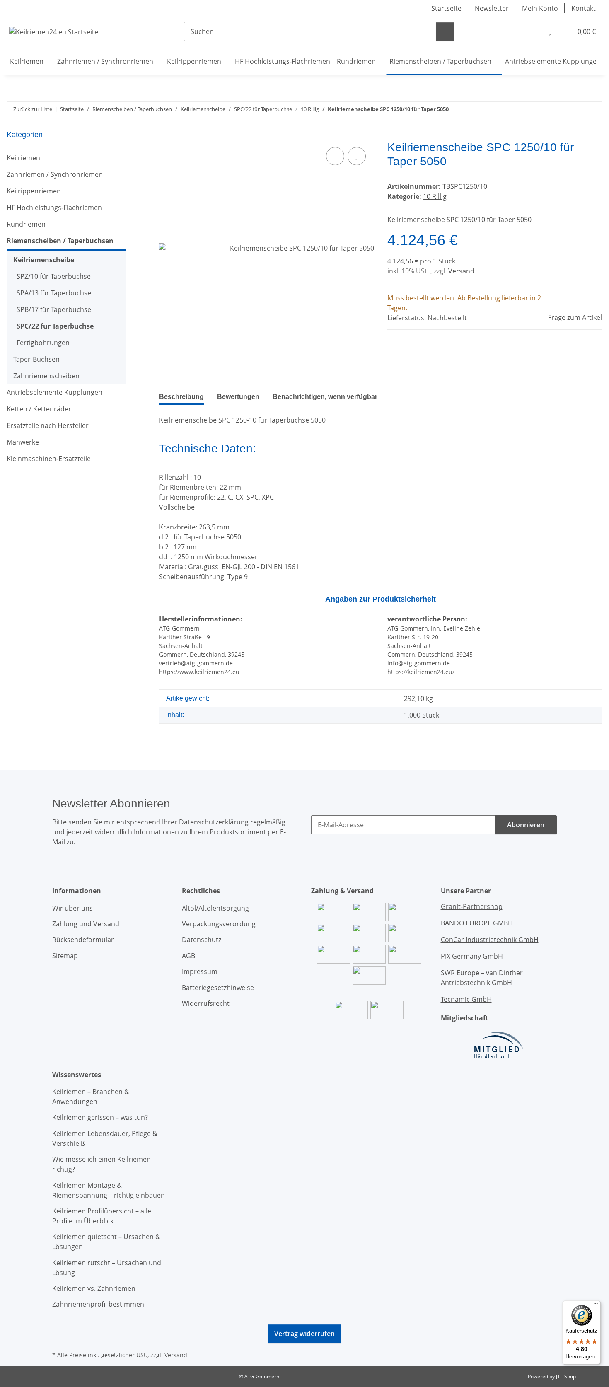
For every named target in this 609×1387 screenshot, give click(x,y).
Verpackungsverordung (219, 923)
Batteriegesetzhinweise (218, 987)
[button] (533, 31)
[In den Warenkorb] (165, 135)
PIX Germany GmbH (472, 956)
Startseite (446, 8)
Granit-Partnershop (472, 906)
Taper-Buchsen (36, 359)
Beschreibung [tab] (181, 396)
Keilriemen (23, 157)
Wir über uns (72, 908)
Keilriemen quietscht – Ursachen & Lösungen (106, 1241)
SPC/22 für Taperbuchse (55, 326)
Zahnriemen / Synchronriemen (55, 174)
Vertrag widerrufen (304, 1333)
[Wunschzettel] (550, 31)
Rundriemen (26, 224)
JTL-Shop (566, 1376)
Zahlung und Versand (85, 923)
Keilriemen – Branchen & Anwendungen (90, 1096)
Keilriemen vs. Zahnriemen (93, 1288)
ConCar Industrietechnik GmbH (490, 939)
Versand (461, 270)
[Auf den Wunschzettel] (357, 156)
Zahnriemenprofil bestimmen (98, 1304)
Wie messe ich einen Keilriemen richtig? (101, 1164)
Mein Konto (540, 8)
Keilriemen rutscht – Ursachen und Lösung (106, 1267)
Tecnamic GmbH (466, 999)
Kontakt (583, 8)
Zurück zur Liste (32, 109)
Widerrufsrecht (206, 1003)
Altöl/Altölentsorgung (215, 908)
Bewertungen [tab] (238, 396)
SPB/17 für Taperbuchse (54, 309)
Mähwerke (23, 442)
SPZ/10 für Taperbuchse (54, 276)
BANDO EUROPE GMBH (477, 923)
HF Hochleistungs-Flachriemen (54, 207)
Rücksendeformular (83, 939)
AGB (188, 955)
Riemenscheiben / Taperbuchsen (60, 240)
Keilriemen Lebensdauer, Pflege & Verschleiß (104, 1138)
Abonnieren (525, 824)
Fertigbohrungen (43, 342)
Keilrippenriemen (34, 191)
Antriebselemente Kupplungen (54, 392)
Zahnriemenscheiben (46, 375)
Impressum (200, 971)
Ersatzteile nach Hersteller (48, 425)
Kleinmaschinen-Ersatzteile (49, 458)
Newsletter (492, 8)
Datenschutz (201, 939)
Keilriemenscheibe (43, 259)
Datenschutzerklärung (214, 821)
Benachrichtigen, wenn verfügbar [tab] (325, 396)
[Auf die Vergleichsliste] (335, 156)
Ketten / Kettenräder (39, 408)
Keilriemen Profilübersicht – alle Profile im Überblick (101, 1215)
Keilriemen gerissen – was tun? (100, 1117)
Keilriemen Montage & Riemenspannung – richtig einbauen (108, 1190)
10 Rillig (435, 196)
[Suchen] (445, 31)
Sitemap (65, 955)
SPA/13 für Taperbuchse (54, 292)
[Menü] (596, 1305)
